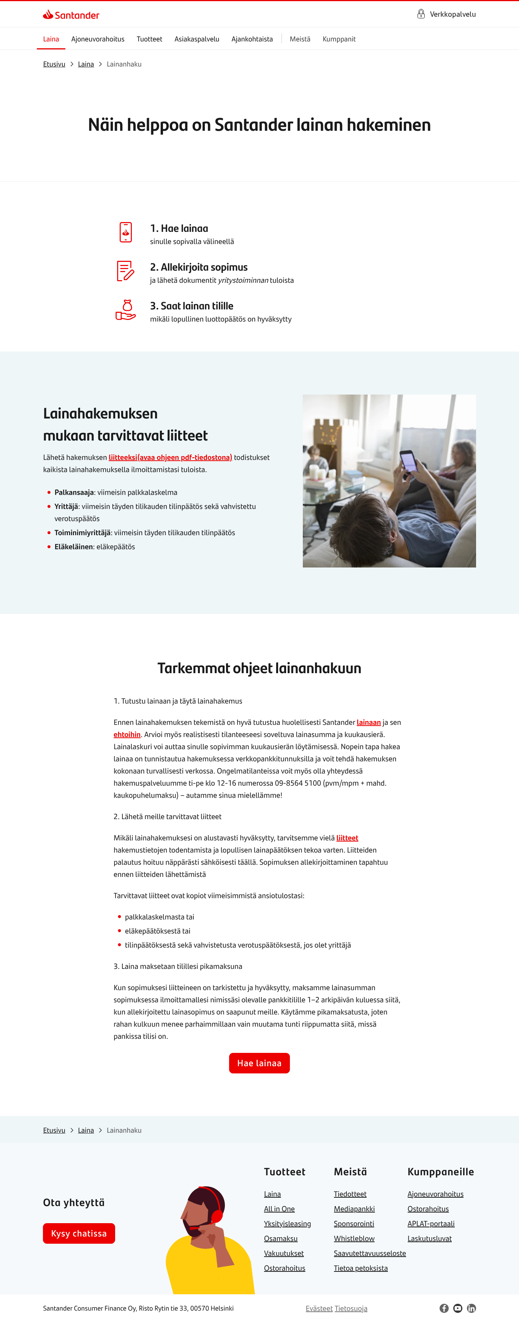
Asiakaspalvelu (196, 38)
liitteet (347, 837)
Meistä (300, 38)
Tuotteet (149, 38)
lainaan (369, 722)
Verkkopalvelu (453, 14)
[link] (49, 14)
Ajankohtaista (252, 38)
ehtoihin (127, 734)
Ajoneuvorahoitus (98, 38)
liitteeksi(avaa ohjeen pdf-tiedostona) (171, 457)
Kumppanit (339, 38)
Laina (51, 38)
